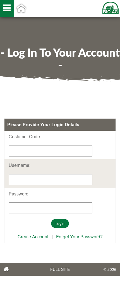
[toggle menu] (7, 8)
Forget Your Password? (79, 236)
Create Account (33, 236)
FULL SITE (60, 269)
